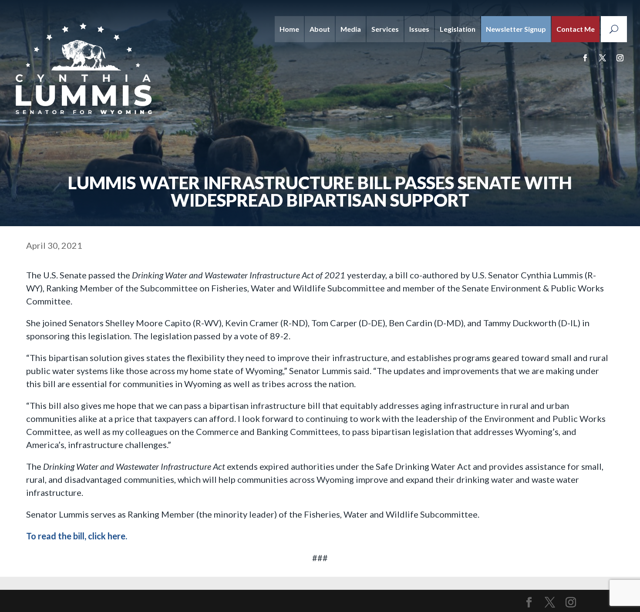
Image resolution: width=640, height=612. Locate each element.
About (320, 29)
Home (289, 29)
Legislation (457, 29)
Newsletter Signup (516, 29)
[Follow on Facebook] (585, 58)
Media (350, 29)
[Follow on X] (603, 58)
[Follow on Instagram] (620, 58)
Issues (419, 29)
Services (385, 29)
